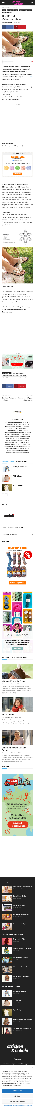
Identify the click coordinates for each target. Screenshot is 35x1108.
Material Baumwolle (21, 378)
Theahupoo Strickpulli (20, 967)
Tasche (30, 77)
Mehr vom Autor (21, 462)
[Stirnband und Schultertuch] (7, 1030)
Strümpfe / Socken (7, 12)
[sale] (17, 586)
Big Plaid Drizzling (18, 905)
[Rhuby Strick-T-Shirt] (7, 941)
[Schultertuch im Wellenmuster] (7, 1021)
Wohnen (21, 10)
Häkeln (16, 10)
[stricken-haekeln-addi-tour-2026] (17, 835)
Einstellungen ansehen (17, 1101)
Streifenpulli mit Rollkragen (22, 948)
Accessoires (15, 7)
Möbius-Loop (8, 714)
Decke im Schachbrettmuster (22, 887)
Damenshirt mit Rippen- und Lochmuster (25, 399)
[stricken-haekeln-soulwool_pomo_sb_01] (17, 652)
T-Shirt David (17, 476)
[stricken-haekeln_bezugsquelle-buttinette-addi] (17, 164)
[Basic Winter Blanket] (7, 898)
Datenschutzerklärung (19, 1105)
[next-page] (6, 494)
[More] (28, 27)
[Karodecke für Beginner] (7, 926)
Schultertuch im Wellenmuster (23, 1019)
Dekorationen (28, 10)
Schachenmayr (8, 22)
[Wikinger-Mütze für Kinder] (17, 671)
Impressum (29, 1105)
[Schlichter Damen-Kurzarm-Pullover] (17, 737)
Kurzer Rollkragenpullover (21, 976)
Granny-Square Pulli (20, 467)
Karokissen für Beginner (21, 914)
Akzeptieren (17, 1091)
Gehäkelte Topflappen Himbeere (9, 399)
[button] (32, 1068)
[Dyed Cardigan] (7, 487)
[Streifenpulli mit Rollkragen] (7, 950)
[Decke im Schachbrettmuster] (7, 889)
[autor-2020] (9, 522)
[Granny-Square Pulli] (7, 469)
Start (3, 7)
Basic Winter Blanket (19, 896)
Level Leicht (23, 375)
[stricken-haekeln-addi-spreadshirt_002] (17, 362)
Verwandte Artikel (8, 462)
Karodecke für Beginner (20, 924)
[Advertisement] (17, 122)
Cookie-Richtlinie (7, 1105)
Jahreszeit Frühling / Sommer (10, 375)
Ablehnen (17, 1096)
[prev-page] (3, 494)
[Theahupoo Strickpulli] (7, 969)
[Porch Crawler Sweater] (7, 960)
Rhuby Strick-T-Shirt (19, 939)
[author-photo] (17, 416)
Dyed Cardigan (18, 485)
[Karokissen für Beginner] (7, 917)
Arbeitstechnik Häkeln (18, 373)
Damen (8, 7)
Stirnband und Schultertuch (22, 1028)
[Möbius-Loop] (17, 704)
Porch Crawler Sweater (20, 957)
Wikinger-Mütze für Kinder (13, 681)
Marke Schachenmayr (8, 378)
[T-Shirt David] (7, 478)
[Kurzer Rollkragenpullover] (7, 978)
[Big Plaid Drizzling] (7, 907)
